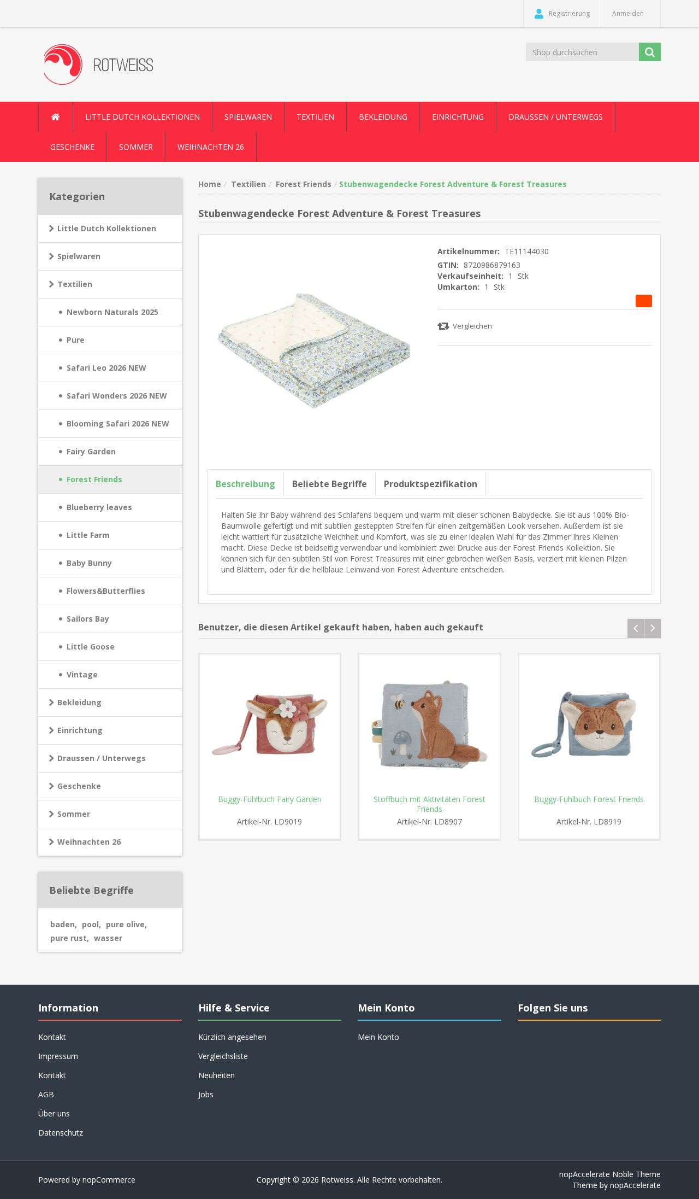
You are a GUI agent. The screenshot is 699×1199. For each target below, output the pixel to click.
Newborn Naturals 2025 (112, 312)
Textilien (74, 284)
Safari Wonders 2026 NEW (117, 395)
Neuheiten (216, 1075)
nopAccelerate (635, 1185)
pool (91, 924)
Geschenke (72, 147)
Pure (76, 340)
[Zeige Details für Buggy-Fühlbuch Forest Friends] (589, 724)
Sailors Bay (88, 618)
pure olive (126, 924)
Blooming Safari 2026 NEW (118, 423)
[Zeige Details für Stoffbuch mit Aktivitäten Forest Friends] (429, 724)
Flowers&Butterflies (106, 591)
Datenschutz (60, 1132)
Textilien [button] (315, 117)
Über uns (54, 1113)
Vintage (82, 674)
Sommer (73, 814)
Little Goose (91, 646)
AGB (46, 1094)
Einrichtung (80, 730)
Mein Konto (378, 1037)
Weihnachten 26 (210, 147)
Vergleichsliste (223, 1056)
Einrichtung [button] (458, 117)
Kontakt (52, 1075)
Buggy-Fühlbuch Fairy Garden (270, 799)
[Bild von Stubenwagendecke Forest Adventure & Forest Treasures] (314, 349)
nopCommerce (108, 1179)
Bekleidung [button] (383, 117)
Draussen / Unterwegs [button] (555, 117)
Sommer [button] (136, 147)
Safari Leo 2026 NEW (106, 367)
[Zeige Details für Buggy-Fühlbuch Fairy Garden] (270, 724)
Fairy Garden (91, 451)
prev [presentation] (635, 628)
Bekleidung (79, 702)
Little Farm (88, 535)
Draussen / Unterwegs (101, 758)
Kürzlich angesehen (232, 1037)
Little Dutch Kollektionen (106, 228)
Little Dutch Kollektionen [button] (142, 117)
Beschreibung (245, 484)
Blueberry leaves (99, 507)
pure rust (69, 938)
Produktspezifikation (430, 484)
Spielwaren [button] (248, 117)
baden (63, 924)
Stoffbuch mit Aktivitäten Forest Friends (429, 804)
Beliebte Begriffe (329, 484)
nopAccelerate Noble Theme (610, 1174)
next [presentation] (652, 628)
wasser (108, 938)
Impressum (58, 1056)
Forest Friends (94, 479)
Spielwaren (78, 256)
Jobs (206, 1094)
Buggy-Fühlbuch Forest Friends (589, 799)
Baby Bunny (89, 563)
